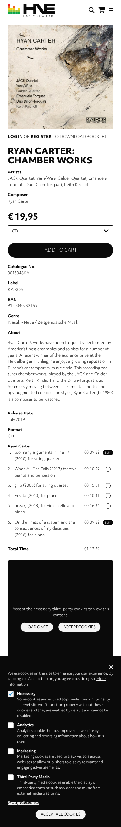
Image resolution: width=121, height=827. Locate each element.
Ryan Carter (19, 201)
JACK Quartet (21, 178)
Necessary (26, 693)
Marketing (26, 751)
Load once (36, 627)
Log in (15, 136)
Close (111, 667)
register (41, 136)
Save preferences (23, 802)
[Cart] (101, 10)
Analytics (25, 725)
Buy (108, 453)
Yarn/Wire (46, 178)
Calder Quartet (72, 178)
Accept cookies (79, 627)
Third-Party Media (33, 776)
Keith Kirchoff (77, 184)
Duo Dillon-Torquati (43, 184)
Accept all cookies (61, 814)
